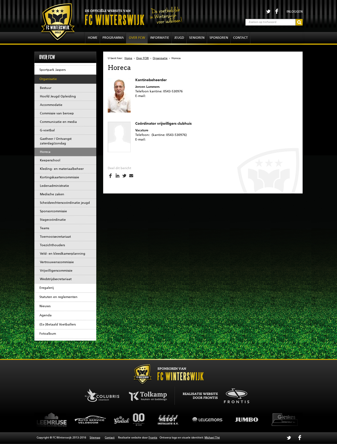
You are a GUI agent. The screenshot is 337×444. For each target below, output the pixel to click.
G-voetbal (47, 130)
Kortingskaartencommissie (59, 177)
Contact (240, 37)
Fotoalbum (47, 333)
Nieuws (44, 306)
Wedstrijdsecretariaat (56, 279)
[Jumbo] (210, 419)
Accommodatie (51, 105)
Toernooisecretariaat (55, 236)
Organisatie (48, 79)
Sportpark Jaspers (52, 70)
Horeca (45, 152)
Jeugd (179, 37)
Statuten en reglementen (58, 297)
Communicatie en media (58, 122)
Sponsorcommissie (53, 211)
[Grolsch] (93, 419)
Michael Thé (212, 437)
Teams (44, 228)
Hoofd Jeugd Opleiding (58, 96)
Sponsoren (219, 37)
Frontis (153, 437)
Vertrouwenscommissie (57, 262)
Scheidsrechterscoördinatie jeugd (65, 202)
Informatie (159, 37)
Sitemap (95, 437)
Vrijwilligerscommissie (56, 270)
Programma (113, 37)
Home (92, 37)
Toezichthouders (52, 245)
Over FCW (137, 37)
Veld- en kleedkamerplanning (62, 253)
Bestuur (45, 88)
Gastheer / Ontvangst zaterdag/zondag (56, 141)
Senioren (196, 37)
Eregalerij (46, 288)
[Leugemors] (171, 419)
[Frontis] (234, 395)
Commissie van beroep (57, 113)
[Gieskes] (249, 419)
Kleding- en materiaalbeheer (62, 169)
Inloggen (295, 11)
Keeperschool (50, 160)
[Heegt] (132, 419)
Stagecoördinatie (53, 219)
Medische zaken (52, 194)
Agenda (45, 315)
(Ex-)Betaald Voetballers (57, 324)
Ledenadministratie (54, 186)
